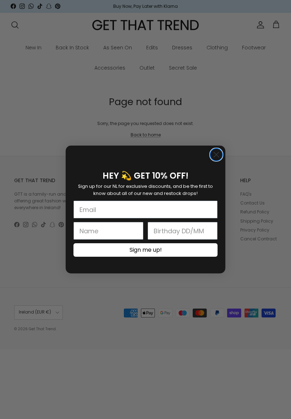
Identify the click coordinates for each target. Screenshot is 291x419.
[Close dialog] (216, 154)
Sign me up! (146, 250)
